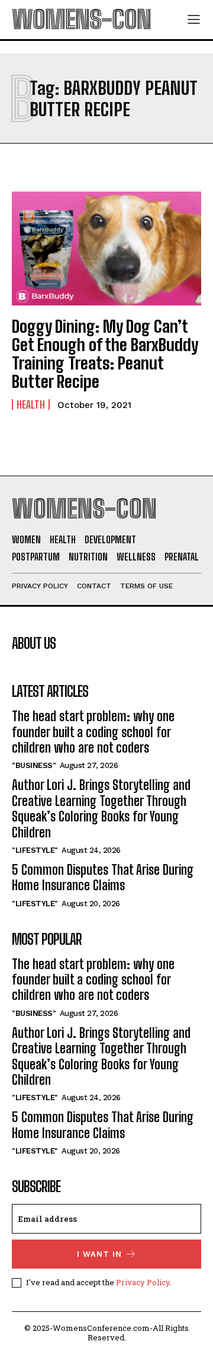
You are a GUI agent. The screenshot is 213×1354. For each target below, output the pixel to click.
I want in (99, 1254)
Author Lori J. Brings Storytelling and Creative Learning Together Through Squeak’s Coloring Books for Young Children (101, 808)
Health (31, 404)
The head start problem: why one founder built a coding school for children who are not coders (93, 732)
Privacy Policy (143, 1282)
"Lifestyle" (35, 850)
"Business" (34, 765)
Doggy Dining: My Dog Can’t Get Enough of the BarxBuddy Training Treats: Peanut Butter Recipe (105, 353)
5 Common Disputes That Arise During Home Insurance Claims (102, 877)
